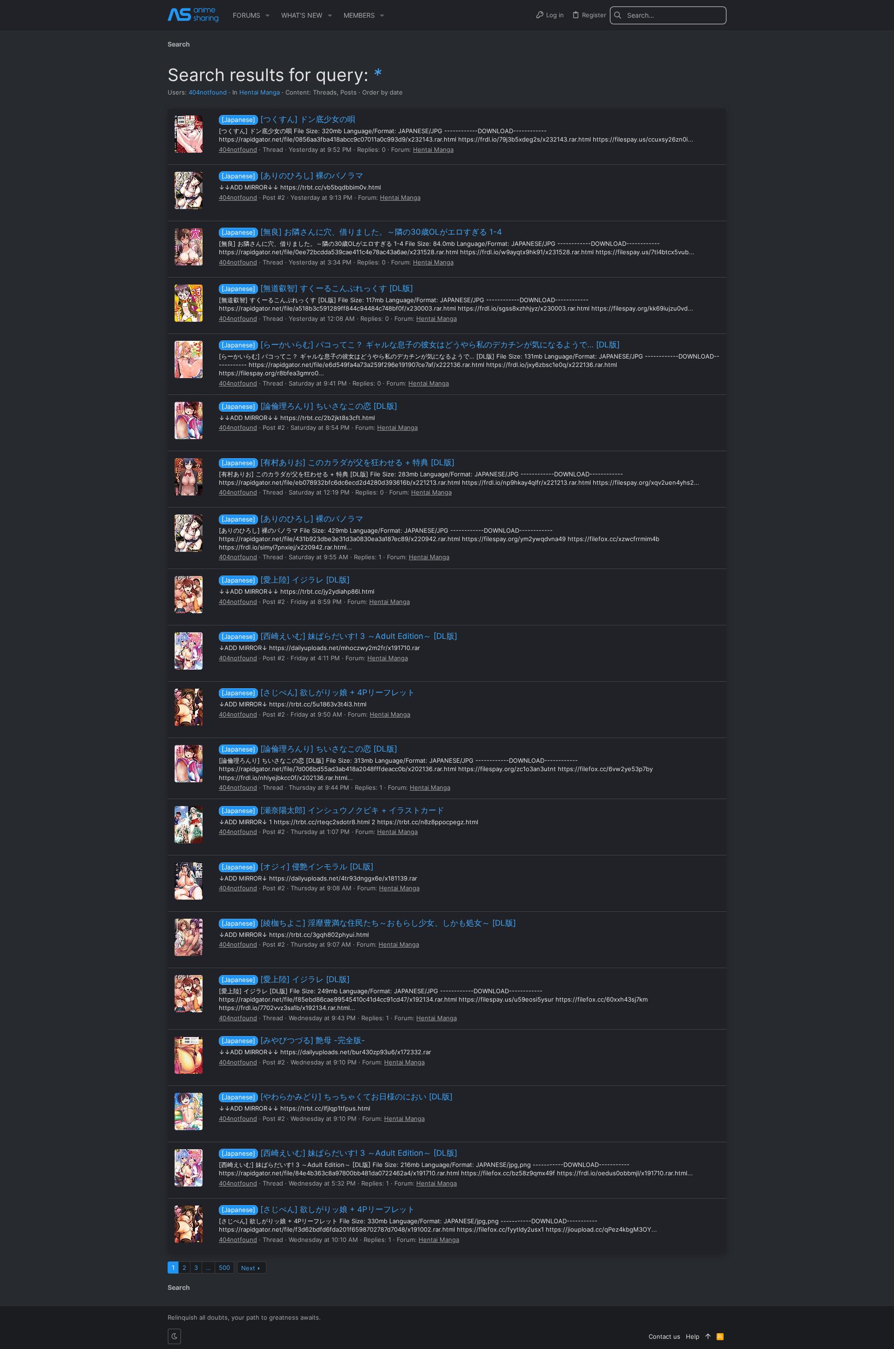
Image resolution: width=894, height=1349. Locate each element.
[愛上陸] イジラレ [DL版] (286, 579)
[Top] (708, 1336)
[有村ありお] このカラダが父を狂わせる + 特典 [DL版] (338, 462)
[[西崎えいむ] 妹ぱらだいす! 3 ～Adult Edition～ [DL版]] (189, 651)
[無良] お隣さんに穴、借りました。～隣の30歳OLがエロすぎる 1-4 (362, 232)
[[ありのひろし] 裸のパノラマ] (189, 190)
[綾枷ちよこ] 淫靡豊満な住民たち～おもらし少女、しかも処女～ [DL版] (369, 923)
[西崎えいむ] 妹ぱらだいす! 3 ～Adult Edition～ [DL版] (339, 636)
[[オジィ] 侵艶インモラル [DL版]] (189, 881)
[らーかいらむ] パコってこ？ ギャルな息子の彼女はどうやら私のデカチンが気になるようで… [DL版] (421, 344)
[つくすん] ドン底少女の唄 (288, 119)
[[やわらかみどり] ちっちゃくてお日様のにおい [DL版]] (189, 1111)
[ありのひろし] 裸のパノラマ (292, 175)
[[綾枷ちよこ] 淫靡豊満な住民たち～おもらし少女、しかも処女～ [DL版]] (189, 937)
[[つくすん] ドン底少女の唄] (189, 134)
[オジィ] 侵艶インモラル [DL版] (297, 866)
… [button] (208, 1267)
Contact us (664, 1336)
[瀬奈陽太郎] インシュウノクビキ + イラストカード (333, 810)
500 (224, 1267)
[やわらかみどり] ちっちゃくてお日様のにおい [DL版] (337, 1096)
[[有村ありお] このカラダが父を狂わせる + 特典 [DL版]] (189, 476)
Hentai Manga (259, 92)
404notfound (208, 92)
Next (248, 1268)
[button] (267, 15)
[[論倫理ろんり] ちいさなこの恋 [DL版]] (189, 420)
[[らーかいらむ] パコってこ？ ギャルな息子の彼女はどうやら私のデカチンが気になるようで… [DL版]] (189, 359)
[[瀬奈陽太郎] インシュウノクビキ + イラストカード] (189, 824)
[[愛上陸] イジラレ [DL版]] (189, 594)
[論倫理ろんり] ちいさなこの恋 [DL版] (309, 406)
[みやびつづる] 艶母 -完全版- (293, 1040)
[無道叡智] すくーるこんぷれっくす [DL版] (317, 288)
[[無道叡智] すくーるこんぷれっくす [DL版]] (189, 303)
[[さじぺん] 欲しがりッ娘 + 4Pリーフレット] (189, 707)
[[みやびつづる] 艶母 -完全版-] (189, 1055)
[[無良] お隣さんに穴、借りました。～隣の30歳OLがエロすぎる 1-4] (189, 246)
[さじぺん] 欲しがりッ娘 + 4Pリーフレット (318, 692)
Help (692, 1336)
